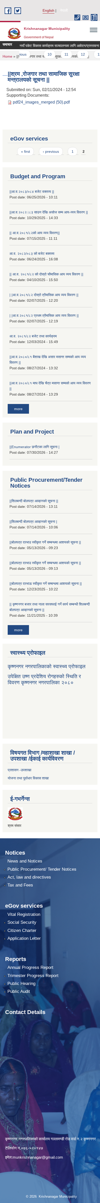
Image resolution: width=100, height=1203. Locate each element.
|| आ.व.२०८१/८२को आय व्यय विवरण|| (34, 233)
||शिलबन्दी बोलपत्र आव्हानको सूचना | (33, 522)
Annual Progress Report (30, 967)
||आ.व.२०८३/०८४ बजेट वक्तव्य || (31, 191)
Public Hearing (21, 983)
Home (7, 56)
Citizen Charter (21, 930)
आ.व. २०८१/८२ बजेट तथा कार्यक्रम (33, 336)
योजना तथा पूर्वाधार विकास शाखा (28, 778)
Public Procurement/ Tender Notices (41, 869)
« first (25, 151)
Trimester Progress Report (32, 975)
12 (74, 54)
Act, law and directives (29, 877)
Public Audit (18, 991)
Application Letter (24, 938)
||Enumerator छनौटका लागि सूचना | (34, 447)
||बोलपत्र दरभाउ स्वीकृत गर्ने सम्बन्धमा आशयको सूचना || (45, 542)
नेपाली (64, 10)
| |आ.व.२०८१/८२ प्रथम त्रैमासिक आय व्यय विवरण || (44, 315)
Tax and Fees (20, 885)
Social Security (21, 922)
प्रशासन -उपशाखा (19, 770)
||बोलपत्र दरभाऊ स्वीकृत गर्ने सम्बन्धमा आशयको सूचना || (45, 583)
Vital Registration (23, 914)
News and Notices (24, 861)
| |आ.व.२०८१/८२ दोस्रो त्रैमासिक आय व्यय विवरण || (43, 295)
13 (91, 54)
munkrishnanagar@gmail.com (38, 1157)
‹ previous (51, 151)
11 (57, 54)
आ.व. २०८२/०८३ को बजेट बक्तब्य (31, 253)
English (48, 10)
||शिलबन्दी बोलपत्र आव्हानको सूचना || (33, 501)
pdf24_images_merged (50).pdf (41, 102)
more (18, 409)
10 (41, 54)
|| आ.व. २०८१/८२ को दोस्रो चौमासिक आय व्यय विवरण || (46, 274)
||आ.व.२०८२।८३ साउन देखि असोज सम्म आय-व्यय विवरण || (48, 212)
